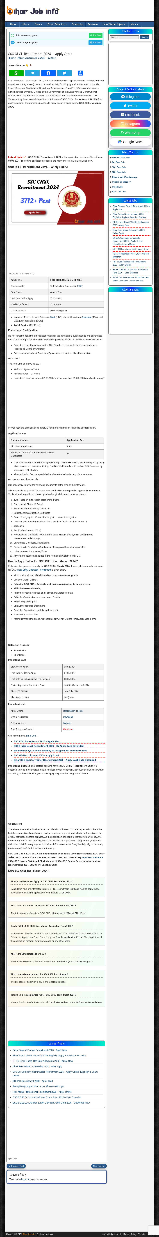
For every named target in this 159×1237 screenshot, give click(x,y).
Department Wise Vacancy (124, 177)
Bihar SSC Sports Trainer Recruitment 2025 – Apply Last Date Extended (55, 760)
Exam (37, 24)
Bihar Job (31, 735)
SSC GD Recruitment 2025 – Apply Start (36, 755)
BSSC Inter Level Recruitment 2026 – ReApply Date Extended (49, 746)
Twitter (132, 106)
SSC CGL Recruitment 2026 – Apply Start (37, 741)
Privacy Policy (130, 1234)
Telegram (132, 97)
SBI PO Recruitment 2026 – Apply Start (33, 1081)
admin (13, 58)
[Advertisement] (56, 132)
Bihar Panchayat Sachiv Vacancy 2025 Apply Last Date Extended (50, 750)
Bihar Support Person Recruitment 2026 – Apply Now (40, 1050)
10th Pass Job (119, 167)
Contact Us (117, 1234)
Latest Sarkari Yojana (112, 24)
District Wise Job (56, 24)
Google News (132, 142)
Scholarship (77, 24)
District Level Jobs (121, 157)
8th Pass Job (118, 162)
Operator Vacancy (92, 857)
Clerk (52, 317)
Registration (69, 711)
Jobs (24, 24)
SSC (80, 286)
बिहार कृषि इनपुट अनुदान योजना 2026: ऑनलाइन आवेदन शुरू (38, 1086)
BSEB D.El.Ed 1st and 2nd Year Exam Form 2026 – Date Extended (47, 1097)
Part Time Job (119, 191)
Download (68, 717)
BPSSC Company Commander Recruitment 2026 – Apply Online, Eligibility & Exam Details (128, 241)
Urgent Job (117, 187)
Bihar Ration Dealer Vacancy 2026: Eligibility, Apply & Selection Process (49, 1055)
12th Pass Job (119, 172)
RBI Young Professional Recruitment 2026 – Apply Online (42, 1091)
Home (13, 24)
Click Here (68, 729)
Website (67, 723)
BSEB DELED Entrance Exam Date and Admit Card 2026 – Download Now (51, 1102)
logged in (25, 1179)
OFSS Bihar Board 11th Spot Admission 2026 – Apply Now (43, 1061)
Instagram (132, 124)
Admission (93, 24)
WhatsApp (132, 133)
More (133, 24)
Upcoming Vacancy (121, 182)
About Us (106, 1234)
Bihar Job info (29, 1234)
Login (80, 711)
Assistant (86, 317)
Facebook (132, 115)
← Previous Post (16, 1166)
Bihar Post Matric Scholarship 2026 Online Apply (37, 1066)
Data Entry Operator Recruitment (34, 569)
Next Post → (99, 1166)
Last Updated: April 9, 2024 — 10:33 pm (38, 58)
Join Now (96, 35)
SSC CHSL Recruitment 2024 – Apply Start (40, 54)
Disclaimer (142, 1234)
